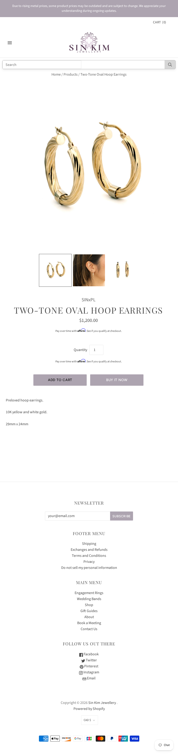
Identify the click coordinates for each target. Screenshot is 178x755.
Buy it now (116, 380)
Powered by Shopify (89, 708)
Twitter (91, 660)
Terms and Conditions (89, 555)
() (159, 22)
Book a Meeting (89, 623)
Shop (89, 604)
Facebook (91, 654)
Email (90, 678)
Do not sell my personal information (89, 567)
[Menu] (10, 43)
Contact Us (89, 629)
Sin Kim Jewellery (102, 702)
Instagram (91, 672)
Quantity (80, 349)
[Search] (170, 64)
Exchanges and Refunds (89, 549)
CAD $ (87, 720)
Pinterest (90, 666)
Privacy (89, 561)
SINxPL (88, 299)
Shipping (89, 543)
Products (71, 74)
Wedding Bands (89, 598)
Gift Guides (89, 610)
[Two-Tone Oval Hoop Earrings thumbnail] (55, 270)
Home (56, 74)
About (89, 616)
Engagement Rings (89, 592)
